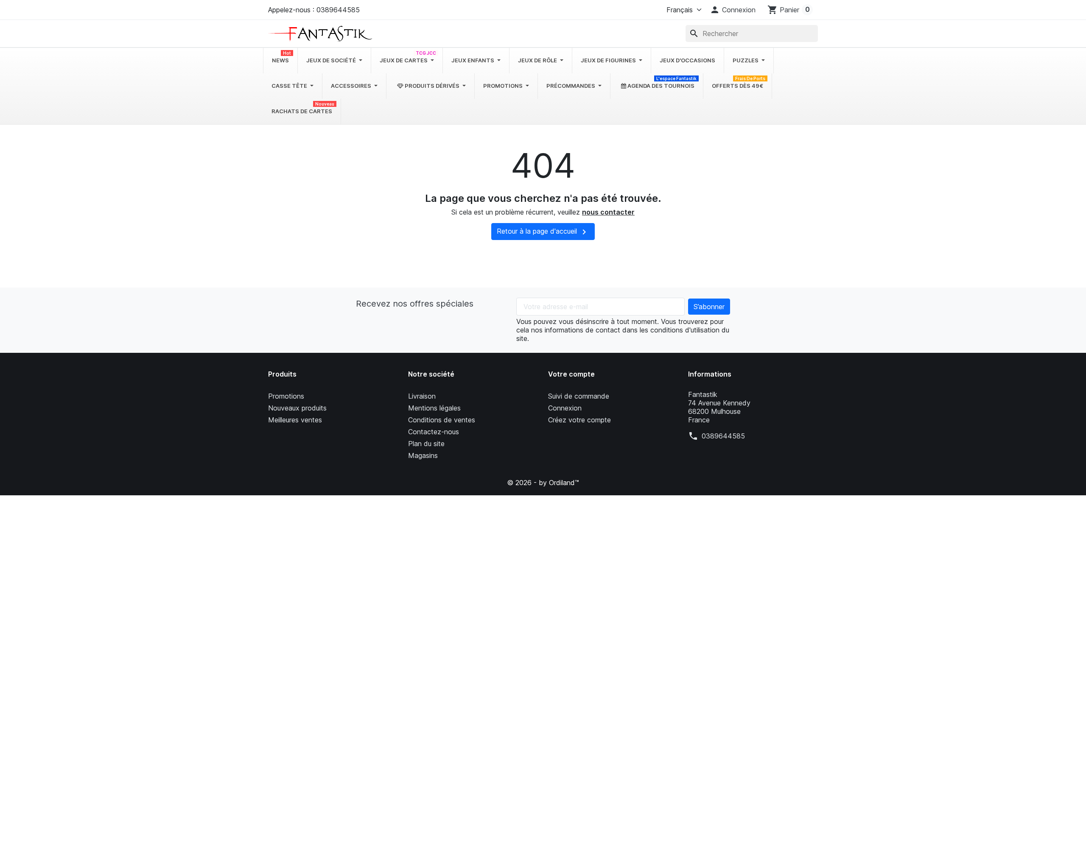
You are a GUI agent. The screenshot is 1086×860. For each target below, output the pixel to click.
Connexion (565, 408)
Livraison (422, 396)
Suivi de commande (578, 396)
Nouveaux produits (297, 408)
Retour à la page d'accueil (543, 232)
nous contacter (608, 212)
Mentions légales (434, 408)
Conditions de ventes (441, 420)
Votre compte (571, 374)
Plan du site (426, 443)
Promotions (286, 396)
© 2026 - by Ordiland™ (543, 482)
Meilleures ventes (295, 420)
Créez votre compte (579, 420)
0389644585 (723, 436)
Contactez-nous (433, 431)
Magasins (423, 455)
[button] (733, 9)
